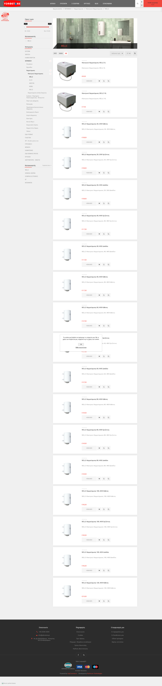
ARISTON (31, 83)
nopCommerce (72, 673)
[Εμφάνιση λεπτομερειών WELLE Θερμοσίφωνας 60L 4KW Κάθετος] (66, 315)
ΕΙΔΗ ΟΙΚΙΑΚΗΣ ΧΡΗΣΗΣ (31, 153)
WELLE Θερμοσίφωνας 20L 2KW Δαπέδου (95, 185)
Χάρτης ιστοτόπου (117, 642)
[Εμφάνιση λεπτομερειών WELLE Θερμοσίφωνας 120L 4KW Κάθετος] (66, 591)
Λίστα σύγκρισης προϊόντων (135, 53)
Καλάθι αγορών (152, 3)
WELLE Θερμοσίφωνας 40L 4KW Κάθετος (95, 277)
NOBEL (31, 86)
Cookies (80, 635)
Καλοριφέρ (29, 104)
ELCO (30, 80)
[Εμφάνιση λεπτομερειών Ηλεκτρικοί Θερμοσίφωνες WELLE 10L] (66, 101)
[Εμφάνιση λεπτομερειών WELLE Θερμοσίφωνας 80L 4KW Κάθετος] (66, 407)
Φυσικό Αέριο (30, 122)
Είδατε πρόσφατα (117, 638)
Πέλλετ (28, 131)
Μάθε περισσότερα (81, 347)
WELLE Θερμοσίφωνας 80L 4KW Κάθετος (95, 399)
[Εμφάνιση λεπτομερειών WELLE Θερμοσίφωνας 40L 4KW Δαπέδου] (66, 254)
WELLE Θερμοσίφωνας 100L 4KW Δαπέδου (95, 552)
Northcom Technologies (94, 673)
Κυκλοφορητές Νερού (32, 112)
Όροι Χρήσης (80, 638)
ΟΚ (81, 344)
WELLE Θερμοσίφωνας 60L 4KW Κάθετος (95, 307)
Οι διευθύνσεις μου (117, 635)
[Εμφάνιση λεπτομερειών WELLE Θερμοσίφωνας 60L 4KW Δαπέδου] (66, 377)
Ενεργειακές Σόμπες (32, 125)
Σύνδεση (143, 1)
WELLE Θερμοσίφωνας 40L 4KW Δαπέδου (95, 246)
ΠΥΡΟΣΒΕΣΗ (28, 144)
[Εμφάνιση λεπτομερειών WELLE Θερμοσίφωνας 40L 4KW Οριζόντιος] (66, 224)
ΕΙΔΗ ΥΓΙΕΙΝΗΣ (29, 134)
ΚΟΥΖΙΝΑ (27, 51)
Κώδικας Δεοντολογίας (80, 649)
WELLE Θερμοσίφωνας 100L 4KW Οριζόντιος (96, 522)
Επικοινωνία (80, 632)
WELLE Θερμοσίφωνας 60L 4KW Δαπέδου (95, 369)
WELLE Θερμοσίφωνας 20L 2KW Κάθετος (95, 124)
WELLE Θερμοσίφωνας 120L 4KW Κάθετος (95, 583)
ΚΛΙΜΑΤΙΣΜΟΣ (29, 150)
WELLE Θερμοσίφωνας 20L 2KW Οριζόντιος (95, 154)
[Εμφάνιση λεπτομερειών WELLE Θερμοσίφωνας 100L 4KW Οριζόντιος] (66, 530)
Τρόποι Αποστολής (80, 645)
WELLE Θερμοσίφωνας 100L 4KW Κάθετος (95, 491)
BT (25, 179)
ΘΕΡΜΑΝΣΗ (28, 61)
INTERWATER (28, 183)
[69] (25, 27)
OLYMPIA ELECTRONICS (31, 176)
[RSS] (84, 655)
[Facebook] (78, 655)
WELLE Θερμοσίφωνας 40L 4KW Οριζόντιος (95, 216)
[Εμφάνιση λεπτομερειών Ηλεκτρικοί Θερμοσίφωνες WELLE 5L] (66, 71)
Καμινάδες (29, 67)
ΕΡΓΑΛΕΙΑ (27, 157)
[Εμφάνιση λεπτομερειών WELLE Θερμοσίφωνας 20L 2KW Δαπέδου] (66, 193)
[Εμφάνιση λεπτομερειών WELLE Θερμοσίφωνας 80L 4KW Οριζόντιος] (66, 438)
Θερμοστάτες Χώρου (32, 128)
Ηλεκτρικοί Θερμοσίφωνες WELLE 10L (94, 93)
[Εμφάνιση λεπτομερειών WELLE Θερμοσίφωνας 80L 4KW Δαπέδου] (66, 468)
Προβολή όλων (46, 165)
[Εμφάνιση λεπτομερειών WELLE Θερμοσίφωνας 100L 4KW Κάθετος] (66, 499)
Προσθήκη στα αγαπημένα (99, 81)
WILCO (31, 89)
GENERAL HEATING (30, 173)
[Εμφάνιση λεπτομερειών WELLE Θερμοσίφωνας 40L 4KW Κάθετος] (66, 285)
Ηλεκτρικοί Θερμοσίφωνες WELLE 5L (94, 63)
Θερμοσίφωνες (30, 70)
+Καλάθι (89, 81)
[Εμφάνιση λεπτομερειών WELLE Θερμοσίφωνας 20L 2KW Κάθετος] (66, 132)
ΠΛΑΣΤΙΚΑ (28, 138)
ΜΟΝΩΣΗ (27, 147)
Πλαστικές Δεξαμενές (32, 101)
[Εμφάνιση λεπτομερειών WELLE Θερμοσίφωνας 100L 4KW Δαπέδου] (66, 560)
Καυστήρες (29, 118)
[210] (50, 27)
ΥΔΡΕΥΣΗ (27, 54)
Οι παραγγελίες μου (117, 632)
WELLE (29, 41)
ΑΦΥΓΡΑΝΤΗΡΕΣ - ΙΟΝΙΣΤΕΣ (32, 160)
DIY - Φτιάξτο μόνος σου (31, 141)
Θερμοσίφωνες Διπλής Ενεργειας (37, 93)
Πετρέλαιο (29, 64)
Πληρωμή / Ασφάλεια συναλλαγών (80, 642)
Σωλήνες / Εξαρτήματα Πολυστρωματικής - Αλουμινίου (35, 97)
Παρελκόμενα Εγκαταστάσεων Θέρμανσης (34, 108)
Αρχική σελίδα (57, 9)
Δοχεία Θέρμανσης (31, 115)
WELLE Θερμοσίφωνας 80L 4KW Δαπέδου (95, 460)
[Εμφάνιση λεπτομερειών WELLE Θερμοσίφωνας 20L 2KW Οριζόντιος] (66, 162)
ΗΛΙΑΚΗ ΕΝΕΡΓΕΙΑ (30, 58)
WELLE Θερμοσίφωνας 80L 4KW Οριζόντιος (95, 430)
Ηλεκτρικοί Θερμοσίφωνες (35, 74)
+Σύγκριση (104, 81)
